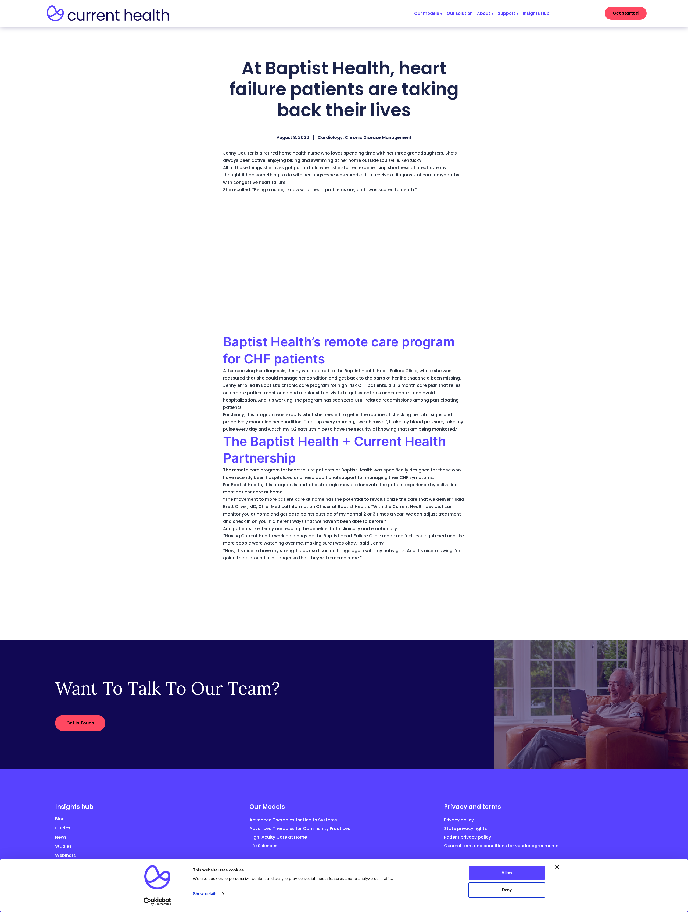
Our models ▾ (428, 13)
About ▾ (485, 13)
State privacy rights (465, 828)
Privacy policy (459, 820)
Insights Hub (536, 13)
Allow (506, 872)
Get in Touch (80, 723)
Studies (63, 846)
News (61, 837)
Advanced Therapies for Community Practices (299, 828)
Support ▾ (508, 13)
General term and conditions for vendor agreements (501, 846)
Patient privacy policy (467, 837)
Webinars (65, 855)
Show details (205, 893)
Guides (62, 828)
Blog (60, 819)
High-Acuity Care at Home (278, 837)
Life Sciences (263, 846)
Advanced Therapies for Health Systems (293, 820)
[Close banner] (557, 867)
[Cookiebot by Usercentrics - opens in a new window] (157, 901)
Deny (507, 890)
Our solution (460, 13)
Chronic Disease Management (378, 137)
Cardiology (330, 137)
